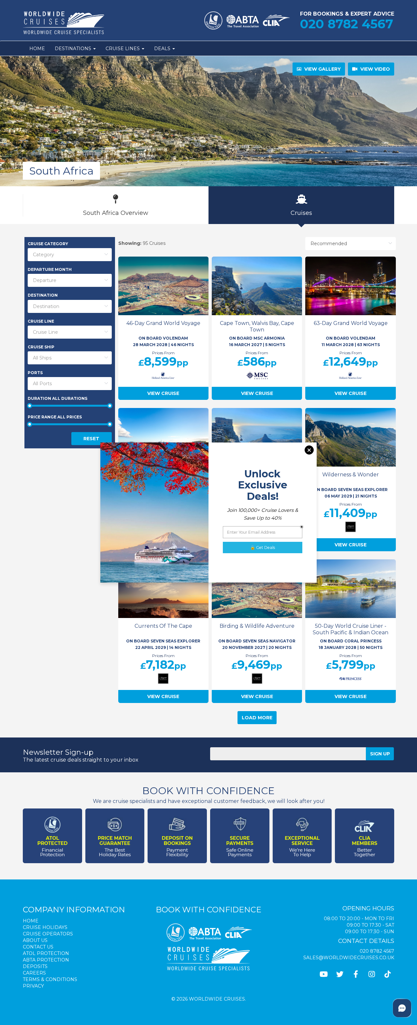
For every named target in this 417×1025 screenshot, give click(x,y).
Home (37, 48)
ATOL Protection (46, 953)
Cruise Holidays (45, 927)
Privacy (33, 986)
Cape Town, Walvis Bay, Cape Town (257, 326)
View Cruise (163, 393)
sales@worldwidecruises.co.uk (348, 958)
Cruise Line (41, 321)
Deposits (35, 966)
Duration (57, 398)
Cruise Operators (48, 934)
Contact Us (38, 947)
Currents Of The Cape (163, 626)
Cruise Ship (41, 346)
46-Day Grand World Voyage (163, 323)
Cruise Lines (123, 48)
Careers (34, 973)
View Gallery (322, 69)
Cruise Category (48, 243)
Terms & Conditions (50, 979)
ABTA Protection (46, 960)
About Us (35, 940)
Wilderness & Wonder (350, 474)
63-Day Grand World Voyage (351, 323)
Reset (91, 439)
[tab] (115, 205)
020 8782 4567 (346, 24)
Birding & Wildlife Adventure (257, 626)
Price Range (55, 416)
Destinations (74, 48)
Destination (43, 295)
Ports (35, 372)
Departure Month (50, 269)
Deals (163, 48)
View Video (374, 69)
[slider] (70, 406)
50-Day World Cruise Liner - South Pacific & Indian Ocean (350, 629)
